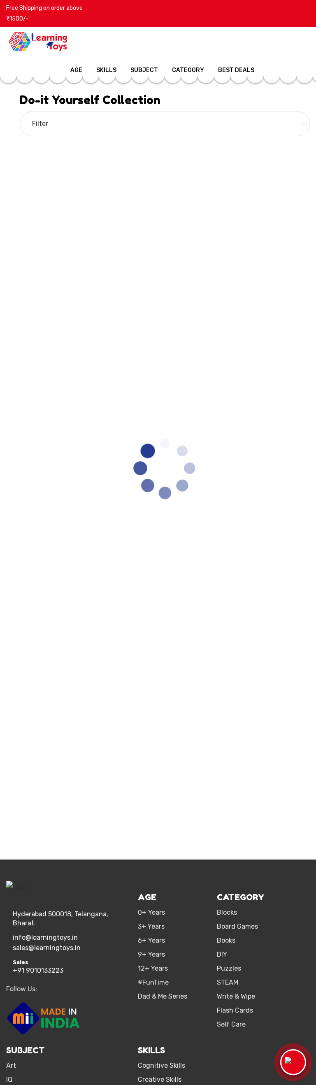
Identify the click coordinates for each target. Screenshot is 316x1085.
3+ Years (151, 926)
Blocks (227, 912)
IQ (9, 1079)
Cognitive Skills (161, 1065)
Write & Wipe (236, 996)
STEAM (227, 982)
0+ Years (151, 912)
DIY (222, 954)
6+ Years (151, 940)
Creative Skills (159, 1079)
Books (226, 940)
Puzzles (229, 968)
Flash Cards (235, 1010)
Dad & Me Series (162, 996)
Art (11, 1065)
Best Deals (236, 70)
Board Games (237, 926)
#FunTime (153, 982)
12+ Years (153, 968)
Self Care (231, 1024)
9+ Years (151, 954)
